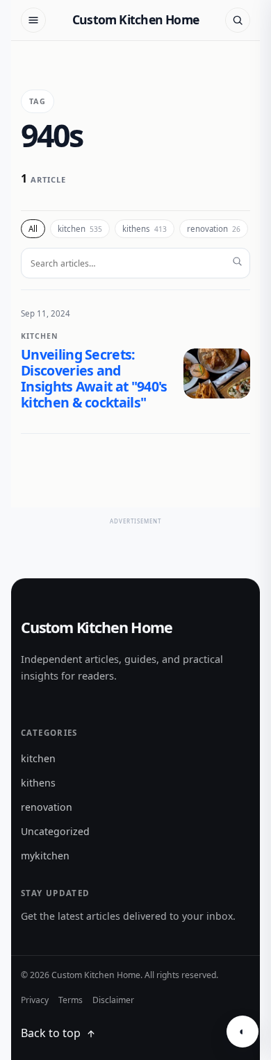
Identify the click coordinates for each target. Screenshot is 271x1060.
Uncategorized (55, 831)
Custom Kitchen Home (135, 19)
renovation (213, 229)
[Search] (237, 20)
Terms (70, 1000)
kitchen (80, 229)
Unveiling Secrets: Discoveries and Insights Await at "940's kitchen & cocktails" (94, 378)
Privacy (35, 1000)
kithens (144, 229)
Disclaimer (113, 1000)
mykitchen (45, 855)
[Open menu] (33, 20)
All (33, 229)
